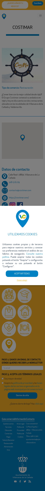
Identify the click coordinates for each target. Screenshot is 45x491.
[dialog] (22, 245)
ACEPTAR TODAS (22, 274)
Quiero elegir (22, 280)
